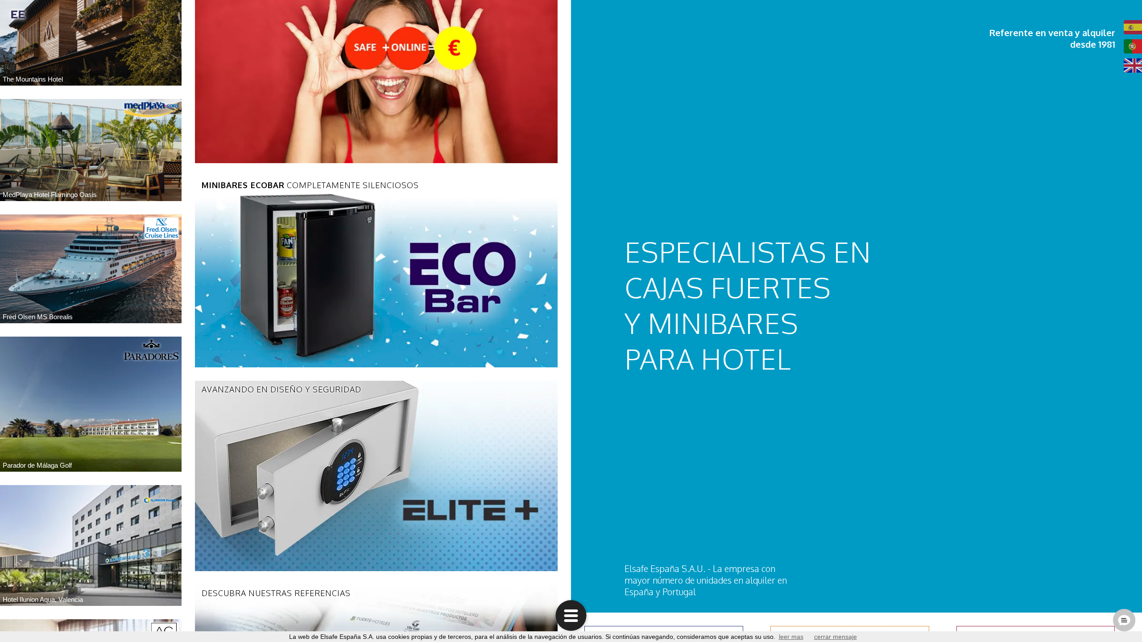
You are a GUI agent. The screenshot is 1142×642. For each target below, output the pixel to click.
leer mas (791, 636)
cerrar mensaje (835, 636)
